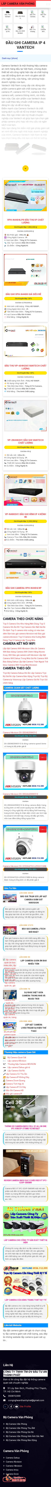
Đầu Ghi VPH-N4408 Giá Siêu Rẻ (23, 294)
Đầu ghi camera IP (12, 1094)
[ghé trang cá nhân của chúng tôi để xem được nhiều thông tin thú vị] (11, 1406)
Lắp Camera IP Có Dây (14, 1087)
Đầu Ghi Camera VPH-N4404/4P (23, 588)
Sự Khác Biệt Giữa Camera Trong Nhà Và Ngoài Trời (33, 995)
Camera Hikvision (14, 1465)
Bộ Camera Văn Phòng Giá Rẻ (20, 1432)
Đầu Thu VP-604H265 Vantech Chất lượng (26, 367)
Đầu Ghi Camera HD (13, 1090)
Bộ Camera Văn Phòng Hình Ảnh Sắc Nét (25, 1436)
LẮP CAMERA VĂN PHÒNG (18, 3)
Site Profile (25, 1406)
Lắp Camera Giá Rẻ (16, 1070)
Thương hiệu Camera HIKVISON (21, 1064)
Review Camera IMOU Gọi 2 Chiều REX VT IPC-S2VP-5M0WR (25, 1181)
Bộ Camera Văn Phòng (16, 1424)
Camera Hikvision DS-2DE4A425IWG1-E (20, 794)
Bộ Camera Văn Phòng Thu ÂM (20, 1428)
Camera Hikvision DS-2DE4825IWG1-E (20, 732)
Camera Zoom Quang (14, 1080)
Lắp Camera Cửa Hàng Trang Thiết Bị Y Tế (25, 1300)
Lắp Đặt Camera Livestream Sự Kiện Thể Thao (33, 1028)
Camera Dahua (13, 1457)
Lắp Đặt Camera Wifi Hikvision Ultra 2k (20, 648)
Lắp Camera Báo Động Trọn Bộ (26, 676)
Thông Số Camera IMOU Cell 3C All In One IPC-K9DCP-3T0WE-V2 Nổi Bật (25, 1127)
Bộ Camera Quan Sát (16, 1057)
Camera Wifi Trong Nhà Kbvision (22, 665)
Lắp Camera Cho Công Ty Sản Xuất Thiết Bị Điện (25, 1241)
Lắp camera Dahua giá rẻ (18, 1067)
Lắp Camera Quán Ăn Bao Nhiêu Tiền (34, 962)
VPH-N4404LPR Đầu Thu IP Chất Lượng (25, 221)
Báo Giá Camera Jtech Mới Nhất (34, 930)
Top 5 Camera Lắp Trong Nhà (21, 640)
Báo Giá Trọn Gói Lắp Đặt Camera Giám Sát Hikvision (33, 899)
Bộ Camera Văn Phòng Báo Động (21, 1440)
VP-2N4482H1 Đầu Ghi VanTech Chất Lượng (25, 441)
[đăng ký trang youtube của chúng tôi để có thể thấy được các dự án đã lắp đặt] (16, 1406)
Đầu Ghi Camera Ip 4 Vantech (25, 45)
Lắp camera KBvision (16, 1061)
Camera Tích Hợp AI (13, 1084)
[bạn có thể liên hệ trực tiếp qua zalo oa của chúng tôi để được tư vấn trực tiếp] (5, 1406)
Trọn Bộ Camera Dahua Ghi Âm (16, 673)
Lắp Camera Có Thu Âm (15, 1074)
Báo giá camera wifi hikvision (25, 655)
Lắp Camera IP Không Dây (16, 1077)
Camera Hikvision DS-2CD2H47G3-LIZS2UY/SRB (24, 866)
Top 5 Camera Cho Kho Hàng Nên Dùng (21, 624)
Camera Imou (12, 1469)
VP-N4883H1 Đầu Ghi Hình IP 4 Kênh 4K (25, 515)
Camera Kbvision (14, 1461)
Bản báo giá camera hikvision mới (22, 633)
